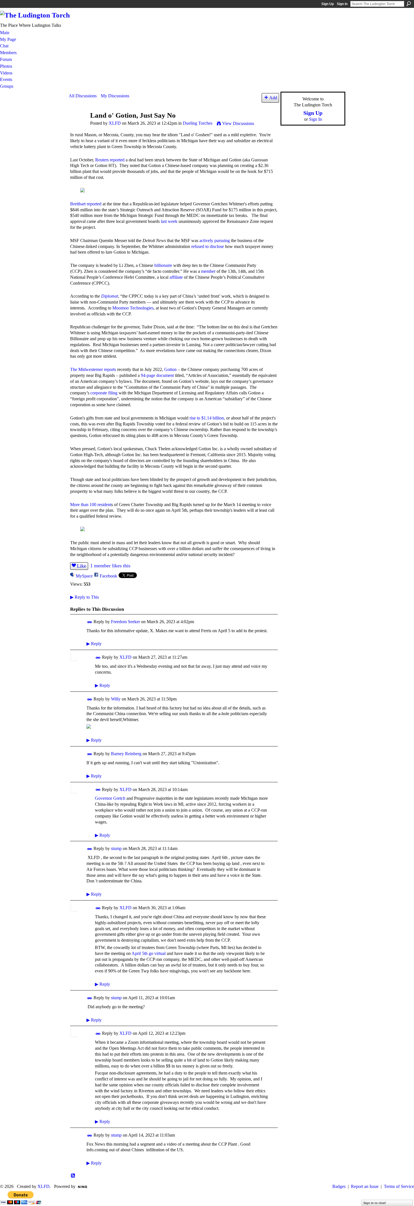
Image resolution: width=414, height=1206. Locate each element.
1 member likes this (110, 565)
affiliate (176, 277)
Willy (116, 699)
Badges (339, 1186)
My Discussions (115, 95)
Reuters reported (109, 159)
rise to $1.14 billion (207, 418)
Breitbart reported (85, 203)
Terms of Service (399, 1186)
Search (408, 3)
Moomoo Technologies (132, 308)
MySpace (84, 576)
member (208, 271)
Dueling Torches (197, 123)
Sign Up (327, 4)
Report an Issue (365, 1186)
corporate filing (103, 392)
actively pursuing (214, 240)
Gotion (170, 369)
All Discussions (83, 95)
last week (169, 221)
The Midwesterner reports (93, 369)
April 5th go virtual (149, 953)
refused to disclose (207, 246)
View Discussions (238, 123)
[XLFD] (78, 126)
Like (81, 566)
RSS (73, 1175)
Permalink (89, 622)
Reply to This (84, 597)
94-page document (157, 375)
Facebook (108, 576)
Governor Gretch (110, 798)
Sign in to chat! (374, 1203)
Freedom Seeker (125, 621)
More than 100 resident (90, 504)
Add (273, 97)
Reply (94, 643)
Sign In (342, 4)
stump (116, 848)
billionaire (163, 265)
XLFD (115, 123)
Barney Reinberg (126, 753)
